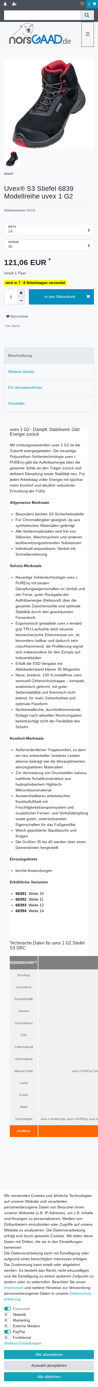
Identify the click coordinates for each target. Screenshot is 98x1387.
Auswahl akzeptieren (49, 1365)
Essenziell (21, 1308)
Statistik (19, 1314)
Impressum (13, 1287)
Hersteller (16, 403)
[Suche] (87, 15)
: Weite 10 (30, 893)
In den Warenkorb (59, 296)
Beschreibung (20, 355)
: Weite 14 (30, 911)
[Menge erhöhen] (21, 293)
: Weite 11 (30, 899)
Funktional (22, 1337)
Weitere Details (21, 371)
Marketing (21, 1320)
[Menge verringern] (21, 301)
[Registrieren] (15, 4)
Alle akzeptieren (49, 1354)
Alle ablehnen (49, 1376)
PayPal (19, 1331)
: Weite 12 (30, 905)
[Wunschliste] (82, 4)
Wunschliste (19, 316)
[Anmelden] (6, 4)
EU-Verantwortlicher (25, 387)
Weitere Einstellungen (23, 1343)
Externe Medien (26, 1326)
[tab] (49, 356)
